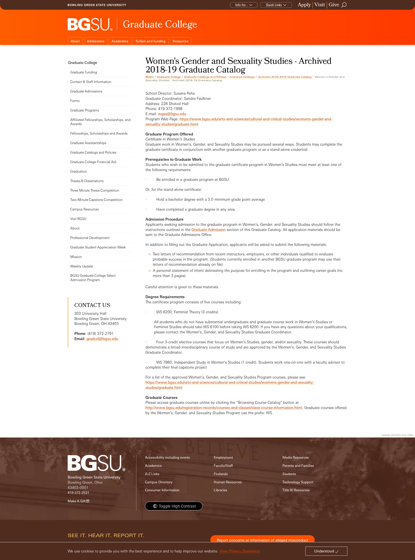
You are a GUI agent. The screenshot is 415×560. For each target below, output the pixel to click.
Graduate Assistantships (88, 143)
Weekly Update (81, 266)
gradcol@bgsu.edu (102, 338)
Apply (304, 5)
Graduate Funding (83, 72)
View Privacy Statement (239, 551)
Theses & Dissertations (87, 181)
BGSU (149, 76)
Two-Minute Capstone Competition (96, 200)
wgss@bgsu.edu (172, 113)
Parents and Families (298, 466)
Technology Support (298, 482)
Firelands (221, 474)
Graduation (78, 171)
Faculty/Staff (223, 466)
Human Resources (228, 482)
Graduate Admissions (86, 91)
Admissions (95, 41)
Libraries (220, 490)
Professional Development (89, 238)
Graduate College (168, 76)
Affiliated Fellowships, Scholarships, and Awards (100, 122)
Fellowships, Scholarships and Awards (99, 133)
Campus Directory (158, 482)
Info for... (241, 5)
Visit (319, 5)
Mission (76, 257)
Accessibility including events (167, 457)
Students (289, 474)
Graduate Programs (84, 110)
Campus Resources (84, 209)
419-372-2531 (78, 493)
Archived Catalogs (242, 76)
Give (334, 5)
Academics (120, 41)
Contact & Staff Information (90, 82)
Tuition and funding (151, 41)
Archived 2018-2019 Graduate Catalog (284, 76)
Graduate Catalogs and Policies (205, 76)
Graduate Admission (209, 229)
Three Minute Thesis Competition (94, 190)
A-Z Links (152, 474)
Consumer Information (162, 490)
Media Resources (296, 457)
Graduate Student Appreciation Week (98, 247)
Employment (223, 457)
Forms (75, 101)
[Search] (344, 5)
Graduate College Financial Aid (93, 162)
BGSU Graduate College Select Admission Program (93, 278)
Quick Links (274, 5)
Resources (180, 41)
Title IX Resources (296, 490)
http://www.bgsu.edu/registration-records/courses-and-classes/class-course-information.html (223, 407)
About (75, 41)
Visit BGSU (78, 219)
